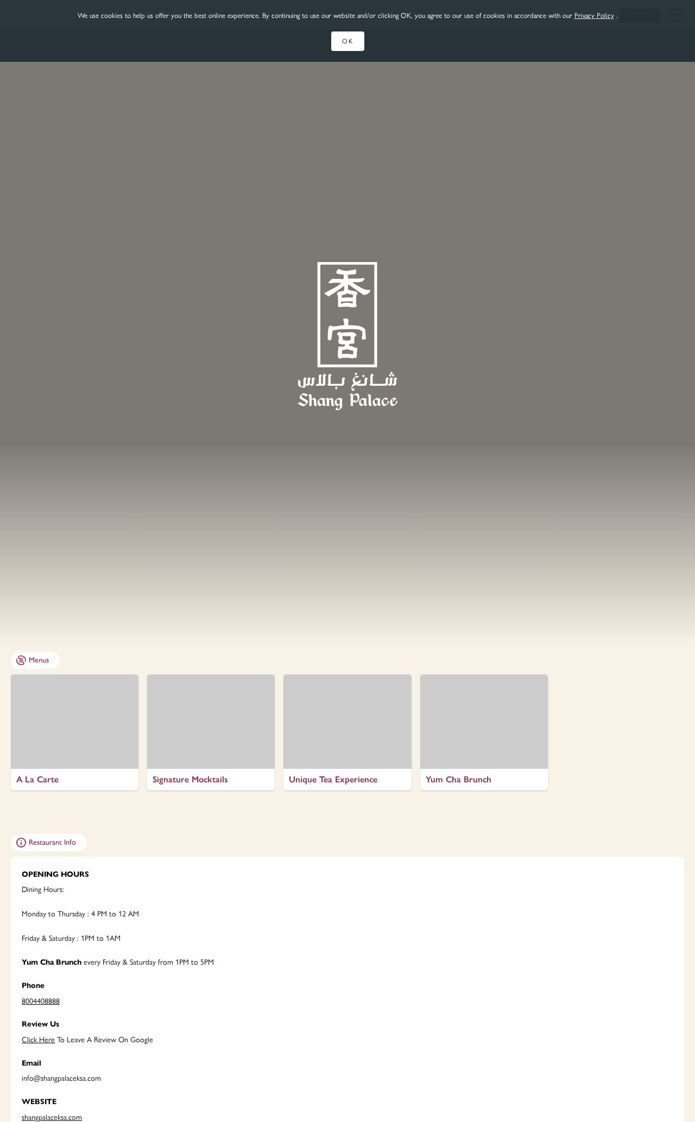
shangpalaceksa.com (52, 1117)
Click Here (38, 1039)
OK (347, 41)
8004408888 (41, 1001)
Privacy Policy (594, 15)
